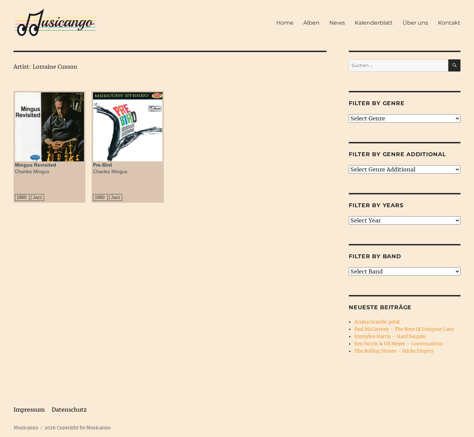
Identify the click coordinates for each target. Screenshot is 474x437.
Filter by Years (376, 205)
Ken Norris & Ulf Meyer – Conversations (398, 344)
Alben (311, 22)
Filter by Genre (376, 103)
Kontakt (449, 22)
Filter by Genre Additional (397, 154)
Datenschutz (69, 409)
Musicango (26, 428)
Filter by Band (375, 256)
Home (285, 22)
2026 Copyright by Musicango (77, 428)
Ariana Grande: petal (376, 322)
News (337, 22)
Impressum (29, 409)
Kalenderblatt (374, 22)
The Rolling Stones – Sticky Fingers (394, 351)
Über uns (415, 22)
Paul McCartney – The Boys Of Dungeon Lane (404, 329)
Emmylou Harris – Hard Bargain (390, 336)
